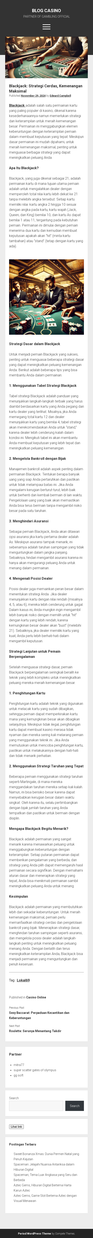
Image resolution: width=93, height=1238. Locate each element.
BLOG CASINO (46, 10)
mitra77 (19, 1065)
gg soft (18, 1075)
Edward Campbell (60, 95)
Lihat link (16, 1126)
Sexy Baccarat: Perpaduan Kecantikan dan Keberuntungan (39, 1015)
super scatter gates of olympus (35, 1070)
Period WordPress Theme (34, 1233)
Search (14, 1098)
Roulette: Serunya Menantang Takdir (35, 1031)
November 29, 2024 (33, 95)
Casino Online (36, 997)
